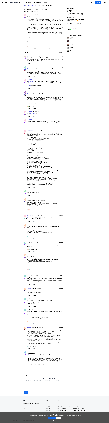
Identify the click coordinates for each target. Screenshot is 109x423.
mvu (71, 40)
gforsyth (28, 254)
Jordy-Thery (72, 50)
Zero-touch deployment (61, 404)
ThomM (71, 47)
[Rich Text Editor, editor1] (43, 385)
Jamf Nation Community (50, 406)
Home (24, 5)
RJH (28, 242)
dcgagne (29, 327)
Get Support (21, 2)
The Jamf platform (60, 403)
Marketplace (48, 410)
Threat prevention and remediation (79, 408)
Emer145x (29, 351)
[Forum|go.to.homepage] (4, 2)
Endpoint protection (76, 406)
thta (28, 298)
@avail (28, 68)
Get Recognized (37, 2)
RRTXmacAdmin (30, 130)
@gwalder (29, 85)
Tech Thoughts (70, 25)
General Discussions (14, 2)
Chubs (71, 37)
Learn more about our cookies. (75, 415)
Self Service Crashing (71, 10)
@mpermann (32, 113)
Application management (61, 408)
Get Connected (29, 2)
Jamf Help (48, 403)
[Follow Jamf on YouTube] (28, 408)
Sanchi (28, 198)
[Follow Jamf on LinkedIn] (26, 408)
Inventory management (61, 410)
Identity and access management (79, 404)
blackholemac (29, 67)
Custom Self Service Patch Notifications (74, 23)
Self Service (75, 403)
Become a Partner (49, 412)
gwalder (28, 56)
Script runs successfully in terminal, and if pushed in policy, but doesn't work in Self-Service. (75, 14)
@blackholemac (31, 81)
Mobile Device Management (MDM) (63, 406)
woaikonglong (72, 44)
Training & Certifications (50, 404)
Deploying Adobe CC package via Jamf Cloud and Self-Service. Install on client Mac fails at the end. (75, 28)
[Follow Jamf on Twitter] (24, 408)
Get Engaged (44, 2)
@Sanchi (29, 217)
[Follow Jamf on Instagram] (30, 408)
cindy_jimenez (30, 224)
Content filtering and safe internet (79, 410)
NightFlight (29, 288)
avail (28, 14)
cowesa (28, 190)
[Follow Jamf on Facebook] (32, 408)
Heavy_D (29, 215)
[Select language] (93, 2)
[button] (98, 2)
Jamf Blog (48, 408)
